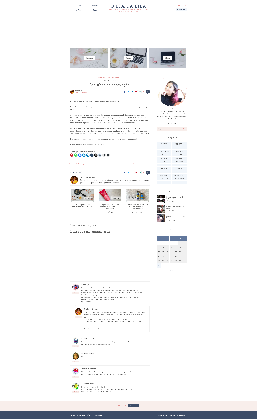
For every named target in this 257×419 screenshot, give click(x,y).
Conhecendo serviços (179, 144)
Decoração (164, 175)
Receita (179, 168)
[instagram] (185, 5)
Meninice (101, 77)
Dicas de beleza (179, 175)
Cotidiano (164, 143)
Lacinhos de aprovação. (110, 84)
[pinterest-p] (182, 5)
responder (76, 292)
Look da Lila (164, 178)
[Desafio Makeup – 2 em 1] (172, 218)
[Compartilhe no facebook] (124, 91)
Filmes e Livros (164, 151)
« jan (171, 270)
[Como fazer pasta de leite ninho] (172, 199)
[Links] (167, 58)
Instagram (179, 161)
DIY (164, 161)
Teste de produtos (114, 77)
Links (95, 10)
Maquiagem (164, 165)
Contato (95, 6)
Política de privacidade (94, 415)
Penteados (164, 168)
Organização (179, 151)
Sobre (78, 10)
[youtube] (179, 5)
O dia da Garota (179, 182)
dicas (72, 172)
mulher (78, 172)
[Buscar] (184, 129)
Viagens (179, 154)
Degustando (164, 148)
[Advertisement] (128, 31)
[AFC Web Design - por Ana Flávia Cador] (181, 415)
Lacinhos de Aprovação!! (78, 164)
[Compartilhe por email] (143, 91)
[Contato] (89, 58)
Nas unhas (164, 182)
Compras (179, 171)
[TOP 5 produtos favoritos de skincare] (82, 195)
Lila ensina (179, 158)
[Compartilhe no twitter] (128, 91)
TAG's (164, 154)
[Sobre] (128, 58)
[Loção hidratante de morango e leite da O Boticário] (110, 195)
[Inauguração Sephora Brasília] (172, 209)
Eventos (179, 148)
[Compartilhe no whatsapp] (140, 91)
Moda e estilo (179, 178)
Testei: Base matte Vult (130, 164)
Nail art (179, 165)
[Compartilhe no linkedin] (132, 91)
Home (78, 6)
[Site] (97, 177)
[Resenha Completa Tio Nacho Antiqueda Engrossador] (137, 195)
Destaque (164, 158)
